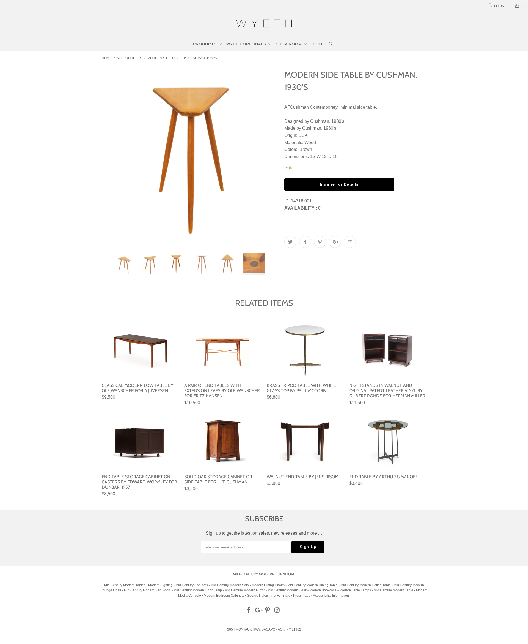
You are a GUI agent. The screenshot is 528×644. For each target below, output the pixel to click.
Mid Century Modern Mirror (245, 590)
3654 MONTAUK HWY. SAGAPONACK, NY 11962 (264, 629)
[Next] (269, 156)
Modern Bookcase (323, 590)
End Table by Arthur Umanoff (387, 441)
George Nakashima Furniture (268, 595)
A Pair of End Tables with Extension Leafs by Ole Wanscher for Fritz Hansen (222, 349)
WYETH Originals (247, 44)
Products (205, 44)
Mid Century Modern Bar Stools (147, 590)
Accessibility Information (331, 595)
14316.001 (301, 201)
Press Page (301, 595)
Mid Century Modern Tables (124, 585)
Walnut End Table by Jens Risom (305, 441)
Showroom (289, 44)
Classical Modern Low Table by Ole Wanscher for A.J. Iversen (140, 349)
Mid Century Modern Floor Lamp (198, 590)
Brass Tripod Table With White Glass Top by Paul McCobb (305, 349)
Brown (305, 149)
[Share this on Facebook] (305, 242)
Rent (317, 44)
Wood (310, 142)
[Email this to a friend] (350, 242)
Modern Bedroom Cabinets (224, 595)
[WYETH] (264, 24)
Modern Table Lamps (355, 590)
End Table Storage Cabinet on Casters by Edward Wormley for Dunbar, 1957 (140, 441)
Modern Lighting (161, 585)
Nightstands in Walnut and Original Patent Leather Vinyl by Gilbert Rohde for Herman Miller (387, 349)
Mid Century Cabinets (192, 585)
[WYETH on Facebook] (249, 610)
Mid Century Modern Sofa (230, 585)
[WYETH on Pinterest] (268, 610)
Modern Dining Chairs (268, 585)
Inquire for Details (339, 184)
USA (303, 135)
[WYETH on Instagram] (277, 610)
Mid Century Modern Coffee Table (365, 585)
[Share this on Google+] (335, 242)
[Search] (331, 44)
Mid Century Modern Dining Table (312, 585)
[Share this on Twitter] (290, 242)
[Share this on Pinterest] (320, 242)
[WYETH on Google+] (258, 610)
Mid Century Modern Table (393, 590)
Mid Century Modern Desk (287, 590)
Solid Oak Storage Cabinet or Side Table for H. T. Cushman (222, 441)
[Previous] (111, 156)
